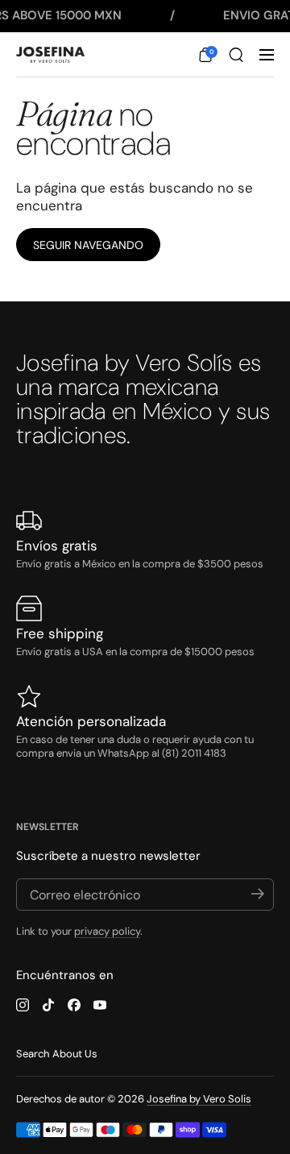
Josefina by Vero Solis (199, 1099)
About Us (74, 1054)
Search (32, 1054)
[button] (205, 55)
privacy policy (107, 931)
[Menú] (266, 55)
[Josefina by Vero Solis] (50, 55)
